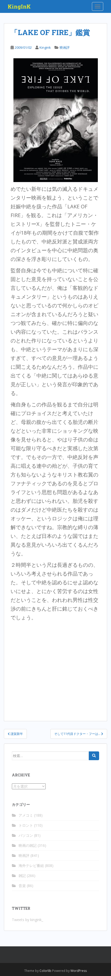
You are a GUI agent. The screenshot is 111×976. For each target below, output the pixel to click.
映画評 (65, 47)
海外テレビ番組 (31, 865)
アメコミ (26, 815)
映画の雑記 (28, 845)
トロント (26, 825)
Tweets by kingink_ (27, 919)
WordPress (78, 971)
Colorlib (45, 971)
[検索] (94, 755)
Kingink (45, 47)
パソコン (26, 835)
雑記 (22, 875)
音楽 (22, 885)
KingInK (19, 6)
